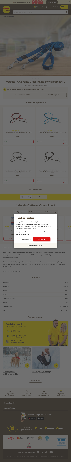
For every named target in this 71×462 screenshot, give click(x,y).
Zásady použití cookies (22, 234)
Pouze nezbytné (26, 239)
